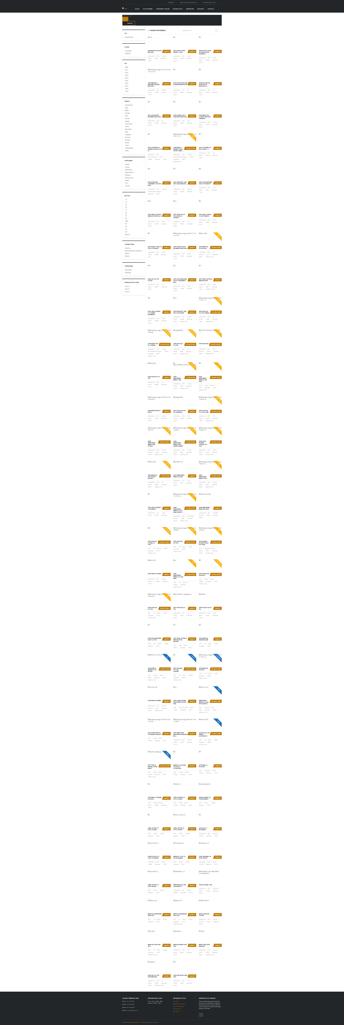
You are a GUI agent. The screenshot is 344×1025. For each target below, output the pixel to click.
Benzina (127, 248)
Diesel (127, 253)
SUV (126, 183)
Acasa (137, 9)
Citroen (127, 113)
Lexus (127, 126)
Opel (126, 132)
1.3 (126, 199)
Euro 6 (127, 292)
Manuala (128, 272)
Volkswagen (129, 148)
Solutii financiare (179, 1006)
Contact (211, 9)
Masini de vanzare (180, 1004)
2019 (126, 91)
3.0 (126, 224)
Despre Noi (190, 9)
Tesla (127, 145)
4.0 (126, 229)
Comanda (128, 51)
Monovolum (129, 178)
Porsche (127, 137)
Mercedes (128, 129)
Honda (127, 118)
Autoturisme (147, 9)
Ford (126, 116)
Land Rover (129, 124)
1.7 (126, 210)
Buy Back (201, 9)
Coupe (127, 167)
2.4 (126, 218)
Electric (127, 234)
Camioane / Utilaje (162, 9)
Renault (127, 140)
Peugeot (128, 135)
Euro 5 (127, 289)
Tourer (127, 186)
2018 (126, 89)
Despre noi (178, 1009)
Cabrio (127, 164)
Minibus (127, 175)
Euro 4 (127, 286)
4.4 (126, 232)
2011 (126, 70)
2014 (126, 78)
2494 (126, 221)
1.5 (126, 205)
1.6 (126, 208)
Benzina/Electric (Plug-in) (133, 251)
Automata (128, 270)
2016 (126, 83)
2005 (126, 67)
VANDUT (128, 53)
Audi (126, 108)
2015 (126, 81)
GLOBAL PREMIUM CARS (132, 1022)
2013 (126, 75)
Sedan (127, 180)
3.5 (126, 226)
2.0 (126, 213)
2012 (126, 73)
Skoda (127, 143)
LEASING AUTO (177, 9)
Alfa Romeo (129, 105)
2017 (126, 86)
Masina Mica (129, 172)
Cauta (129, 23)
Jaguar (127, 121)
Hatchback (128, 170)
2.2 (126, 216)
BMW (127, 110)
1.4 (126, 202)
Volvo (127, 151)
